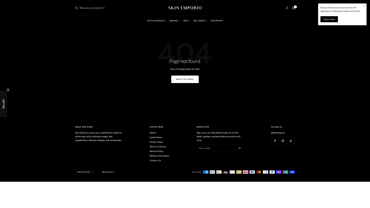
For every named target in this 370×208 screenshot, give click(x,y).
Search (153, 132)
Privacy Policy (156, 142)
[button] (3, 104)
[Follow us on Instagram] (283, 141)
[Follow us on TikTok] (291, 141)
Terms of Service (158, 146)
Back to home (185, 79)
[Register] (239, 148)
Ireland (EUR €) (83, 172)
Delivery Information (159, 156)
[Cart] (293, 7)
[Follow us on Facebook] (275, 141)
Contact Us (155, 160)
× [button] (364, 6)
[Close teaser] (8, 89)
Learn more (329, 19)
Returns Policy (156, 151)
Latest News (156, 137)
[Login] (287, 8)
